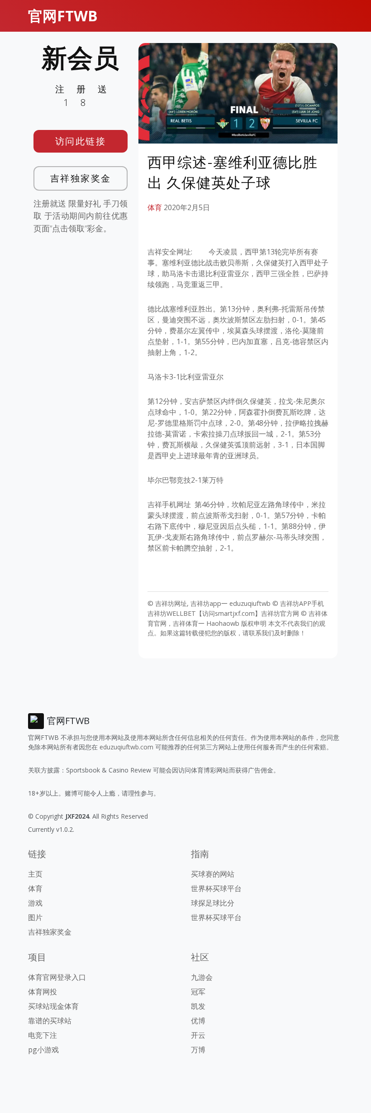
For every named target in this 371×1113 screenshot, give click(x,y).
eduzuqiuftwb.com (126, 747)
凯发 (198, 1006)
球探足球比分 (212, 903)
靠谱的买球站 (49, 1021)
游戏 (35, 903)
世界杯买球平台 (216, 888)
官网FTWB (63, 15)
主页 (35, 874)
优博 (198, 1021)
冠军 (198, 992)
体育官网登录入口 (57, 977)
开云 (198, 1035)
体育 (154, 207)
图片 (35, 917)
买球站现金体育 (53, 1006)
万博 (198, 1050)
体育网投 (42, 992)
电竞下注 (42, 1035)
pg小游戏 (43, 1050)
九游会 (202, 977)
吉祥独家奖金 (80, 178)
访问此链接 (80, 141)
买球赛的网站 (212, 874)
